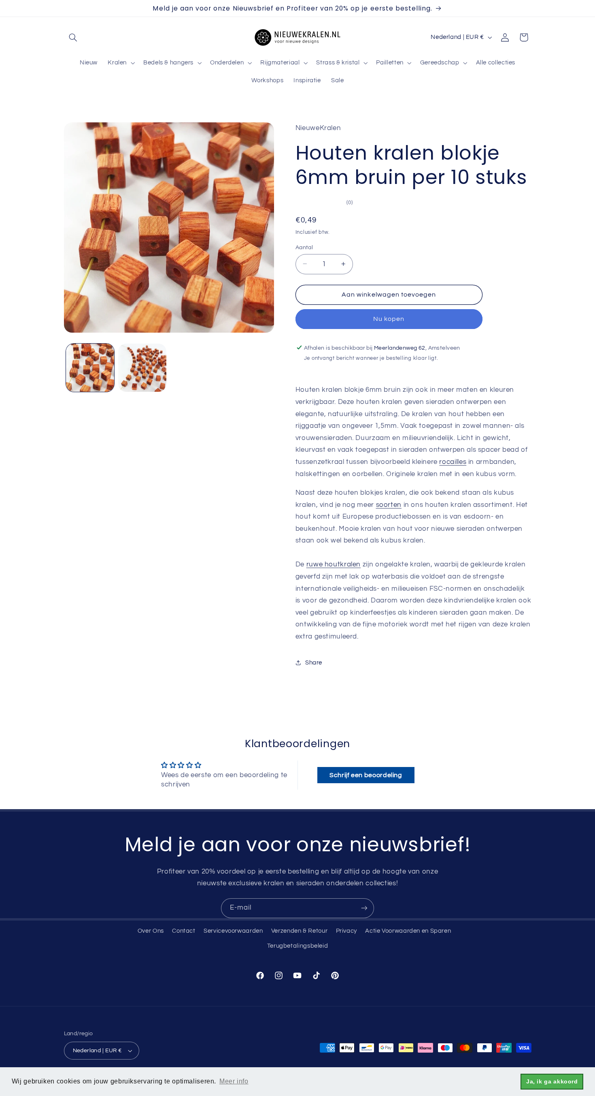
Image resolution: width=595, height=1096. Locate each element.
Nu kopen (388, 319)
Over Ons (151, 931)
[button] (73, 37)
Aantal (304, 247)
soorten (389, 504)
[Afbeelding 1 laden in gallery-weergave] (90, 368)
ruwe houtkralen (333, 564)
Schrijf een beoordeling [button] (365, 775)
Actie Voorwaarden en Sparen (408, 931)
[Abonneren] (364, 908)
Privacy (346, 931)
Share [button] (313, 662)
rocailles (452, 461)
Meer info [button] (234, 1081)
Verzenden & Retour (299, 931)
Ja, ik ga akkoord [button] (552, 1081)
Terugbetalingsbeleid (297, 946)
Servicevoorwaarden (233, 931)
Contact (183, 931)
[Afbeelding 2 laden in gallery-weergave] (142, 368)
